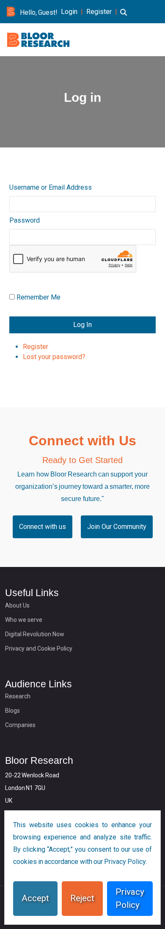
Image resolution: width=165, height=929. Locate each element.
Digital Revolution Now (34, 634)
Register (99, 12)
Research (17, 696)
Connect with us (42, 527)
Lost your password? (54, 357)
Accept (35, 898)
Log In (82, 325)
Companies (20, 725)
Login (69, 12)
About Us (17, 605)
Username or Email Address (50, 187)
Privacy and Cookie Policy (38, 648)
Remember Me (38, 297)
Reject (82, 898)
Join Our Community (116, 527)
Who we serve (23, 620)
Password (24, 220)
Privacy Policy (130, 898)
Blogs (12, 711)
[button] (123, 17)
